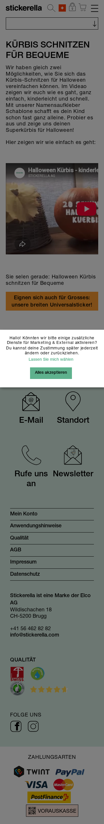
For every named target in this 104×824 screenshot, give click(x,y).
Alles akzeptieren (51, 373)
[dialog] (52, 412)
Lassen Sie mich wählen (51, 360)
